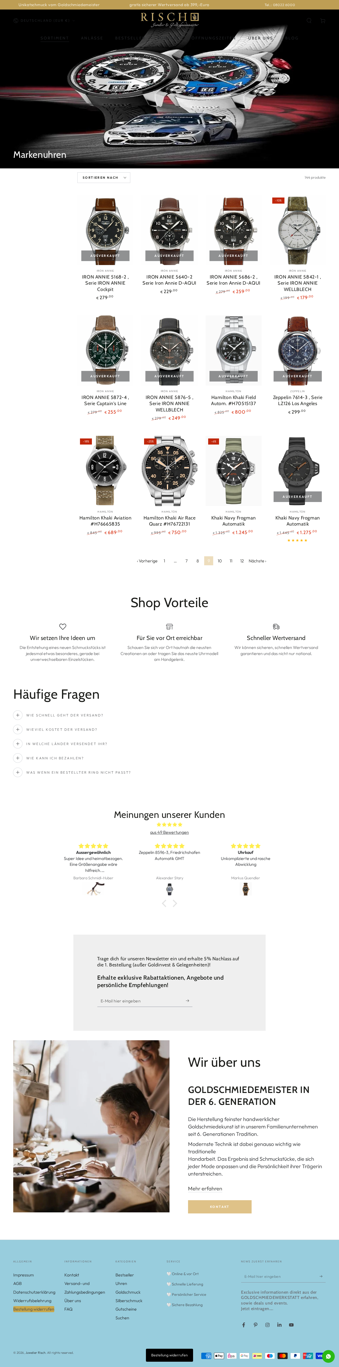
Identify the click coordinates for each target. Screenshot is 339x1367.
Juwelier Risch (35, 1353)
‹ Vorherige (147, 560)
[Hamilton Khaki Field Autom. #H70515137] (234, 350)
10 (220, 560)
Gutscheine (126, 1309)
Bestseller (124, 1275)
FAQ (68, 1309)
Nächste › (257, 560)
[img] (169, 824)
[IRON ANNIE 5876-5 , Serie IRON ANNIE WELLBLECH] (169, 350)
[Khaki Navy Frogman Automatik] (234, 471)
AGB (17, 1283)
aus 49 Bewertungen (169, 832)
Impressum (23, 1275)
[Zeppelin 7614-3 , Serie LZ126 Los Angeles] (298, 350)
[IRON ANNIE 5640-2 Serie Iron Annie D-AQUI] (169, 230)
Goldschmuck (128, 1292)
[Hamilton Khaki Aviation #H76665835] (105, 471)
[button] (309, 20)
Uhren (121, 1283)
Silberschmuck (128, 1300)
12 (242, 560)
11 (231, 560)
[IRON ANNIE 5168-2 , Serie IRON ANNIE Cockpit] (105, 230)
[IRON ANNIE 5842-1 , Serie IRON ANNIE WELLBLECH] (298, 230)
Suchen (122, 1317)
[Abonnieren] (189, 1001)
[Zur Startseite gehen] (169, 21)
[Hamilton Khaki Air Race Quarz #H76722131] (169, 471)
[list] (169, 645)
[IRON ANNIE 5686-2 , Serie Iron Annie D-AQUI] (234, 230)
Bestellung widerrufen (33, 1309)
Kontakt (220, 1207)
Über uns (72, 1300)
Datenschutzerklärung (34, 1292)
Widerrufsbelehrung (32, 1300)
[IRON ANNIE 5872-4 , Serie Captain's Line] (105, 350)
